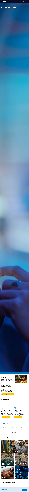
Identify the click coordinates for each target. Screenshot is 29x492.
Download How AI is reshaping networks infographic (6, 394)
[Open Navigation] (27, 1)
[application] (14, 489)
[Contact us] (23, 1)
